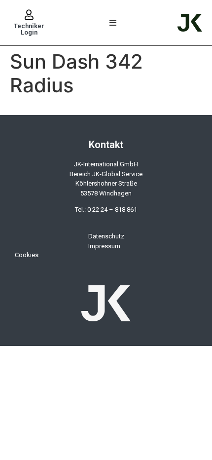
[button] (113, 23)
